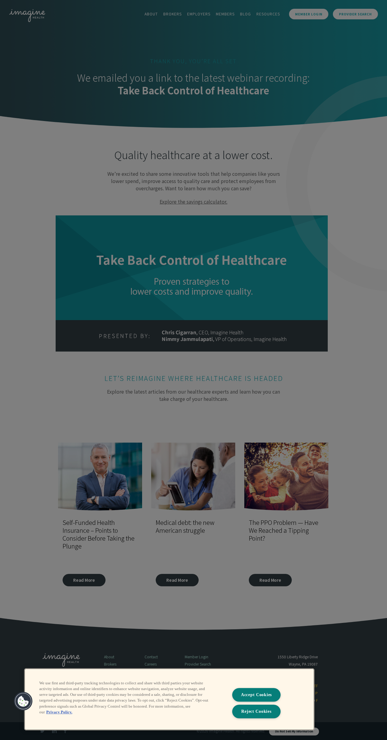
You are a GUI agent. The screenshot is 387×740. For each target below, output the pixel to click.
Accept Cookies (256, 695)
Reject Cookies (256, 711)
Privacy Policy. (59, 712)
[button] (23, 701)
